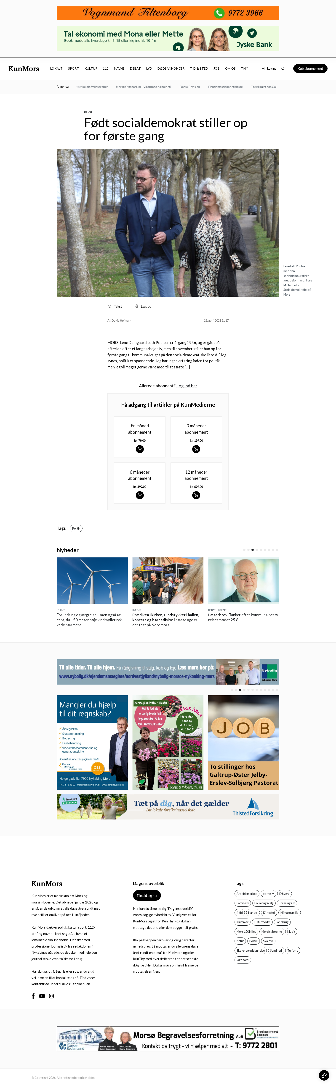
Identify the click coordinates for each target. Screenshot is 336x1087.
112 (106, 68)
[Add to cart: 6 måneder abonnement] (140, 495)
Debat (135, 68)
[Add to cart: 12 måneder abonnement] (196, 495)
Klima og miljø (289, 912)
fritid (240, 912)
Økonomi (243, 960)
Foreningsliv (287, 903)
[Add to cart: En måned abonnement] (140, 449)
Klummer (242, 922)
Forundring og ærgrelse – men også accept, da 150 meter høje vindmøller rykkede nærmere (81, 620)
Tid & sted (199, 68)
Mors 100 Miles (246, 931)
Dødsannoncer (170, 68)
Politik (76, 528)
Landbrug (282, 922)
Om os (230, 68)
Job (216, 68)
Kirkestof (269, 912)
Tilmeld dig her (147, 895)
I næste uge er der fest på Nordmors (156, 620)
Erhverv (284, 893)
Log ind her (186, 385)
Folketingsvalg (263, 903)
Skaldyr (268, 941)
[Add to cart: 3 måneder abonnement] (196, 449)
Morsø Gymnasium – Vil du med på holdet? (130, 87)
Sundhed (276, 950)
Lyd (149, 68)
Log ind (272, 68)
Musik (291, 931)
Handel (253, 912)
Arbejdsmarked (247, 893)
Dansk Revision (176, 87)
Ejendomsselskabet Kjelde (212, 87)
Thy (244, 68)
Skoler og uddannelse (251, 950)
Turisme (292, 950)
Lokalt (56, 68)
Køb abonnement (310, 68)
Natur (240, 941)
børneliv (268, 893)
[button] (244, 550)
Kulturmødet (262, 922)
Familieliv (243, 903)
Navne (119, 68)
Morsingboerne (271, 931)
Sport (73, 68)
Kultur (91, 68)
